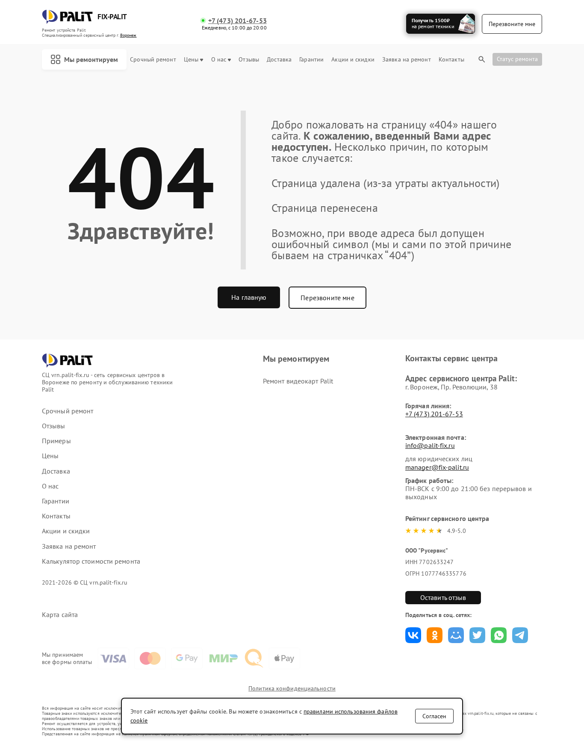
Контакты (451, 59)
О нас (219, 59)
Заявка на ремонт (406, 59)
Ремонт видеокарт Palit (298, 381)
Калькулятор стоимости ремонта (91, 561)
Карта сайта (60, 615)
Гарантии (311, 59)
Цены (191, 59)
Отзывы (249, 59)
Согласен (434, 716)
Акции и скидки (352, 59)
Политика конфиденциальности (292, 688)
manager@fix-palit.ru (437, 467)
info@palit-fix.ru (430, 445)
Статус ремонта (517, 59)
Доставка (279, 59)
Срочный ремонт (153, 59)
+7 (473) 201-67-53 (237, 21)
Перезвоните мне (327, 297)
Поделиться (413, 635)
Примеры (56, 441)
